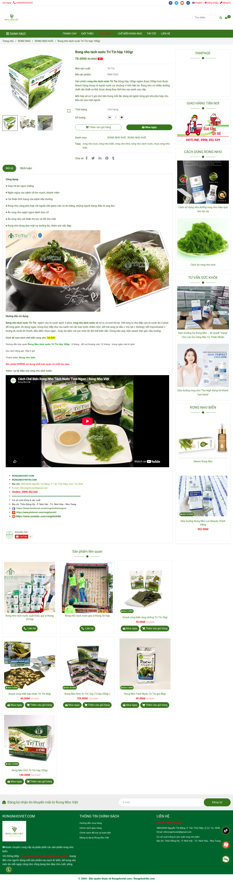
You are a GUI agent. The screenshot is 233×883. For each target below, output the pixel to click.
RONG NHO (105, 33)
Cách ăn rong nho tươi (203, 264)
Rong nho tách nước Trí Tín (21, 322)
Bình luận (26, 168)
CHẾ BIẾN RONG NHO (130, 33)
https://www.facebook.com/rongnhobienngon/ (41, 508)
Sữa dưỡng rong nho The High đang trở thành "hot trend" (203, 392)
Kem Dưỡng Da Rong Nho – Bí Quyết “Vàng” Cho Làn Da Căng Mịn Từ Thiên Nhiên (203, 335)
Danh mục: (81, 137)
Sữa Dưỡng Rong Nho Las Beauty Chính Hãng (203, 523)
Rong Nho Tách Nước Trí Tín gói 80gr (145, 693)
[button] (198, 2)
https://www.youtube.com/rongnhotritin (38, 516)
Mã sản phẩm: (83, 74)
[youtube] (183, 2)
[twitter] (177, 2)
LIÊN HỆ (165, 33)
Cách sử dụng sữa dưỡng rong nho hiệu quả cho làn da (203, 209)
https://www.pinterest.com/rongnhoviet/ (36, 512)
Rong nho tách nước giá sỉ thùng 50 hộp (87, 615)
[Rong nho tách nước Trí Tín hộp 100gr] (11, 18)
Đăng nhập (212, 2)
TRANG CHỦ (69, 33)
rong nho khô (122, 143)
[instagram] (189, 2)
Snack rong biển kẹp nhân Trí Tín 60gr (29, 693)
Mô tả (9, 168)
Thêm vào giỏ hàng (100, 127)
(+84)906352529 (24, 2)
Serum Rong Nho (203, 461)
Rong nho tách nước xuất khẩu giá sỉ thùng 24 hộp (30, 617)
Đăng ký (226, 2)
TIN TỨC (151, 33)
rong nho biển (106, 143)
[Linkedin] (100, 158)
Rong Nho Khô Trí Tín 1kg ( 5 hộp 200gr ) (87, 693)
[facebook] (172, 2)
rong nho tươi (90, 143)
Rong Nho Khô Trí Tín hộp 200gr (30, 770)
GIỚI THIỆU (87, 33)
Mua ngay (151, 127)
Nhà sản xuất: (83, 68)
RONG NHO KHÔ (44, 41)
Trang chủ (8, 41)
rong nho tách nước (142, 143)
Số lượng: (81, 117)
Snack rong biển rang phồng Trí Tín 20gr (145, 617)
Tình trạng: (81, 109)
